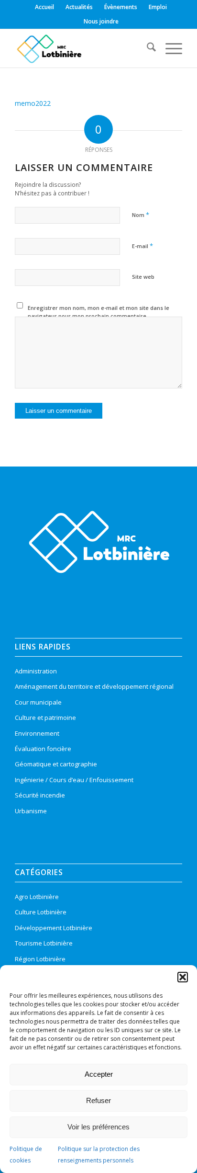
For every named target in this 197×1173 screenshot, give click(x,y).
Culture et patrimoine (45, 717)
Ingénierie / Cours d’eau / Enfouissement (74, 779)
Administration (36, 671)
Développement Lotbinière (53, 927)
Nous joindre (101, 21)
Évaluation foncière (43, 748)
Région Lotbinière (40, 959)
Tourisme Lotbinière (44, 943)
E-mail (142, 245)
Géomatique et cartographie (56, 764)
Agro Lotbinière (37, 896)
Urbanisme (31, 811)
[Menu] (169, 48)
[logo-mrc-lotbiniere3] (82, 48)
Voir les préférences (98, 1127)
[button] (182, 977)
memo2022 (33, 103)
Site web (143, 276)
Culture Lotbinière (40, 912)
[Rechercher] (146, 48)
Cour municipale (38, 702)
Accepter (99, 1074)
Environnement (37, 733)
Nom (140, 214)
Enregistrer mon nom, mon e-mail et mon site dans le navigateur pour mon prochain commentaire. (98, 311)
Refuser (98, 1100)
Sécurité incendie (40, 795)
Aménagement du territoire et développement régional (94, 686)
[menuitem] (44, 7)
